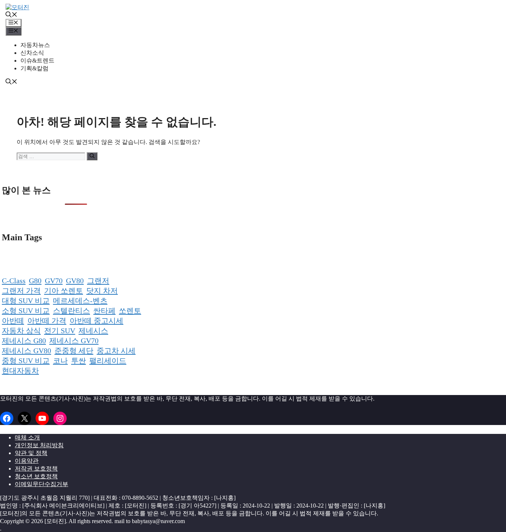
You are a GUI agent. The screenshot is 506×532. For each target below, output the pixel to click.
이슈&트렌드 (37, 60)
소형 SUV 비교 (26, 311)
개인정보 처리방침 (39, 445)
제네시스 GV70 (74, 341)
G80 (35, 281)
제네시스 (93, 331)
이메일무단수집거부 (41, 484)
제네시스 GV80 (26, 351)
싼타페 (104, 311)
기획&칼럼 (34, 68)
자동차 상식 (21, 331)
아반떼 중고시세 (96, 321)
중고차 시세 (116, 351)
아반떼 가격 (46, 321)
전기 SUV (59, 331)
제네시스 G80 (24, 341)
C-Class (14, 281)
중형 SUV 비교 (26, 361)
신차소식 (32, 53)
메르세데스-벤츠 (80, 301)
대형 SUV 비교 (26, 301)
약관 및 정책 (31, 453)
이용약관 (27, 461)
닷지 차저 (102, 291)
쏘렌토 (130, 311)
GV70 (54, 281)
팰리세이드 (107, 361)
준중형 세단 (73, 351)
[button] (11, 15)
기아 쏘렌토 (63, 291)
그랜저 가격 (21, 291)
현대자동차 (20, 371)
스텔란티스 (71, 311)
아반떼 (13, 321)
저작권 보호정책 (36, 468)
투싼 (78, 361)
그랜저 (98, 281)
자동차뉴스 (35, 45)
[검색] (92, 156)
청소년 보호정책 (36, 476)
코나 (60, 361)
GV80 (75, 281)
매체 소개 (27, 437)
